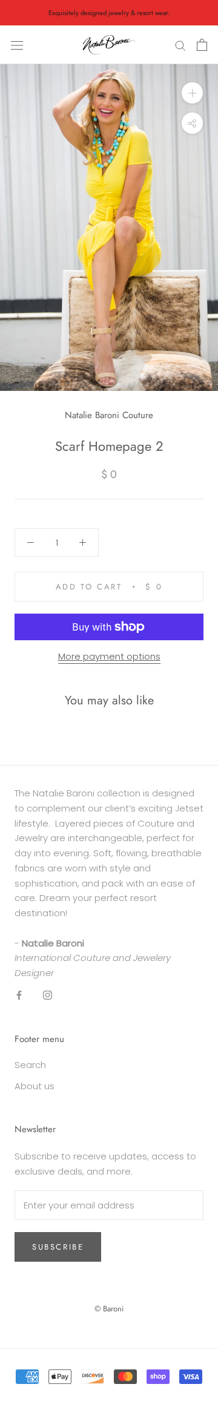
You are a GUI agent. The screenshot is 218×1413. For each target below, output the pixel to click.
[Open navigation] (17, 45)
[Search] (180, 45)
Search (30, 1064)
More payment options (109, 656)
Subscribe (58, 1247)
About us (34, 1086)
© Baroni (109, 1308)
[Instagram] (47, 995)
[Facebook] (19, 995)
